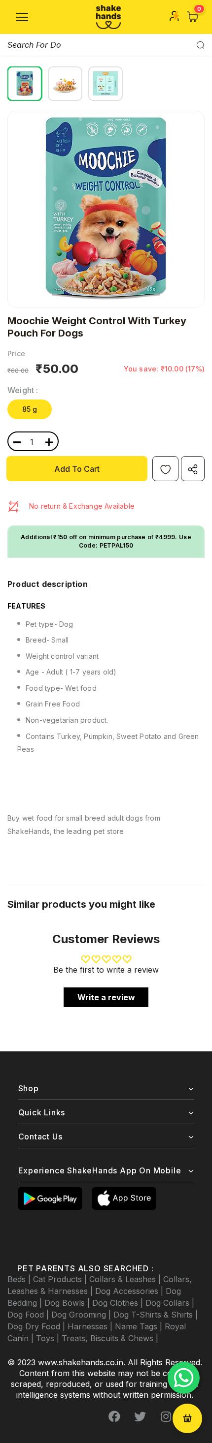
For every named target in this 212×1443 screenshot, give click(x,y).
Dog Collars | (169, 1303)
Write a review (106, 997)
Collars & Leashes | (126, 1279)
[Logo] (108, 17)
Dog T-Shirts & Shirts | (155, 1315)
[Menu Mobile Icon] (22, 17)
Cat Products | (61, 1279)
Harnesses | (91, 1326)
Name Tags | (140, 1326)
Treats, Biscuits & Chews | (110, 1338)
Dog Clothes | (118, 1303)
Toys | (49, 1338)
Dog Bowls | (68, 1303)
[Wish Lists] (165, 468)
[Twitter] (140, 1417)
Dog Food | (29, 1315)
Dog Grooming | (82, 1315)
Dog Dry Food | (37, 1326)
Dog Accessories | (130, 1291)
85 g (29, 409)
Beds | (20, 1279)
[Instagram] (166, 1417)
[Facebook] (114, 1417)
